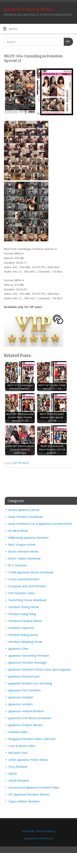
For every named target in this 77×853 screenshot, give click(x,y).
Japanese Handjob (20, 697)
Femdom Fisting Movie (23, 607)
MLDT (26, 463)
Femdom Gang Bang (22, 614)
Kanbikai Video (18, 732)
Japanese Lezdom (20, 704)
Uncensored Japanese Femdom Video (33, 787)
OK (67, 41)
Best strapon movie (21, 544)
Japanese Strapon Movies (25, 725)
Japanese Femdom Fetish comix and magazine (39, 669)
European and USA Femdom (27, 586)
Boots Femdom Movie (23, 551)
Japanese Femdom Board (28, 9)
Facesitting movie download (27, 600)
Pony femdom (17, 767)
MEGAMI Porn (17, 753)
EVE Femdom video (21, 593)
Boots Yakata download (24, 558)
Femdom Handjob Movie (25, 621)
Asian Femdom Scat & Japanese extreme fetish (40, 524)
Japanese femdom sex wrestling (30, 683)
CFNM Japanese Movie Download (30, 572)
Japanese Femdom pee (24, 676)
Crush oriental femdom (23, 579)
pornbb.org (28, 831)
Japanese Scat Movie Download (29, 718)
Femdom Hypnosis (21, 628)
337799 (17, 463)
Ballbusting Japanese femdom (28, 537)
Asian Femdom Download (25, 517)
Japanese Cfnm (18, 649)
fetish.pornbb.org (45, 831)
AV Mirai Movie (18, 531)
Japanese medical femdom (26, 711)
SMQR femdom (18, 780)
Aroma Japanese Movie (23, 510)
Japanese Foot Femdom (24, 690)
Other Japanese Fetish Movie (28, 760)
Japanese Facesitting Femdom (28, 655)
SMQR (12, 773)
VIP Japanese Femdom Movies (29, 794)
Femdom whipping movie (25, 642)
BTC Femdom (17, 565)
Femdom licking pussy (23, 635)
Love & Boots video (21, 746)
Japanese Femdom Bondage (27, 662)
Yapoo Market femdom (24, 801)
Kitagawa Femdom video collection (31, 739)
